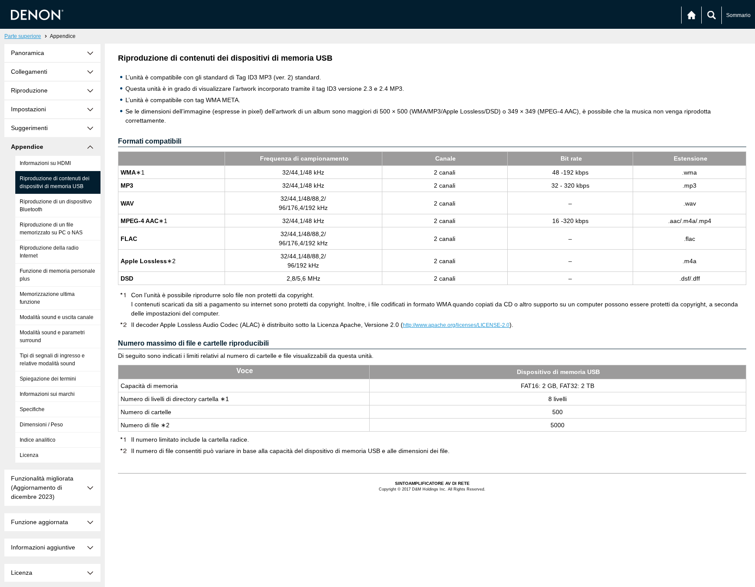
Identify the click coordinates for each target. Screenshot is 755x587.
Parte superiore (22, 36)
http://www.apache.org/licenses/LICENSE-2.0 (456, 325)
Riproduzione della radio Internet (49, 252)
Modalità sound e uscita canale (57, 317)
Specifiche (32, 409)
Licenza (29, 455)
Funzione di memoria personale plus (57, 275)
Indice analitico (37, 440)
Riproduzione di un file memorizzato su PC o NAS (51, 229)
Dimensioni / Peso (41, 425)
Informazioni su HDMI (45, 163)
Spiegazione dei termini (48, 379)
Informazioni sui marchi (47, 394)
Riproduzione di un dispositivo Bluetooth (56, 206)
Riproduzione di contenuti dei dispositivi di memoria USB (55, 182)
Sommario (738, 15)
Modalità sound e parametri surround (52, 336)
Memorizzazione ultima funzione (47, 298)
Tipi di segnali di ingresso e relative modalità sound (52, 360)
